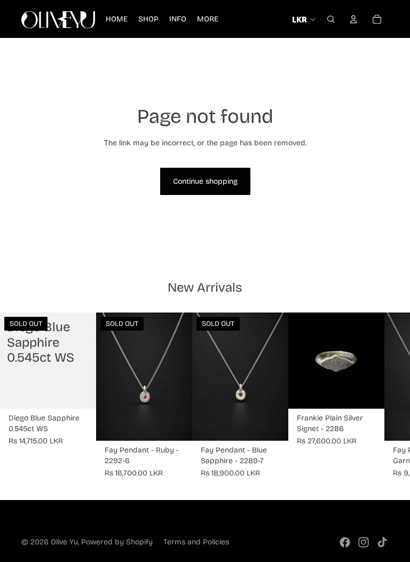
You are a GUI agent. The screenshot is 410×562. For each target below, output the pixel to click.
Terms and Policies (196, 542)
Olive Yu (64, 542)
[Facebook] (344, 542)
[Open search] (331, 19)
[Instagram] (363, 542)
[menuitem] (208, 19)
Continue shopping (205, 181)
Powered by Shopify (117, 542)
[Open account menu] (353, 19)
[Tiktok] (382, 542)
